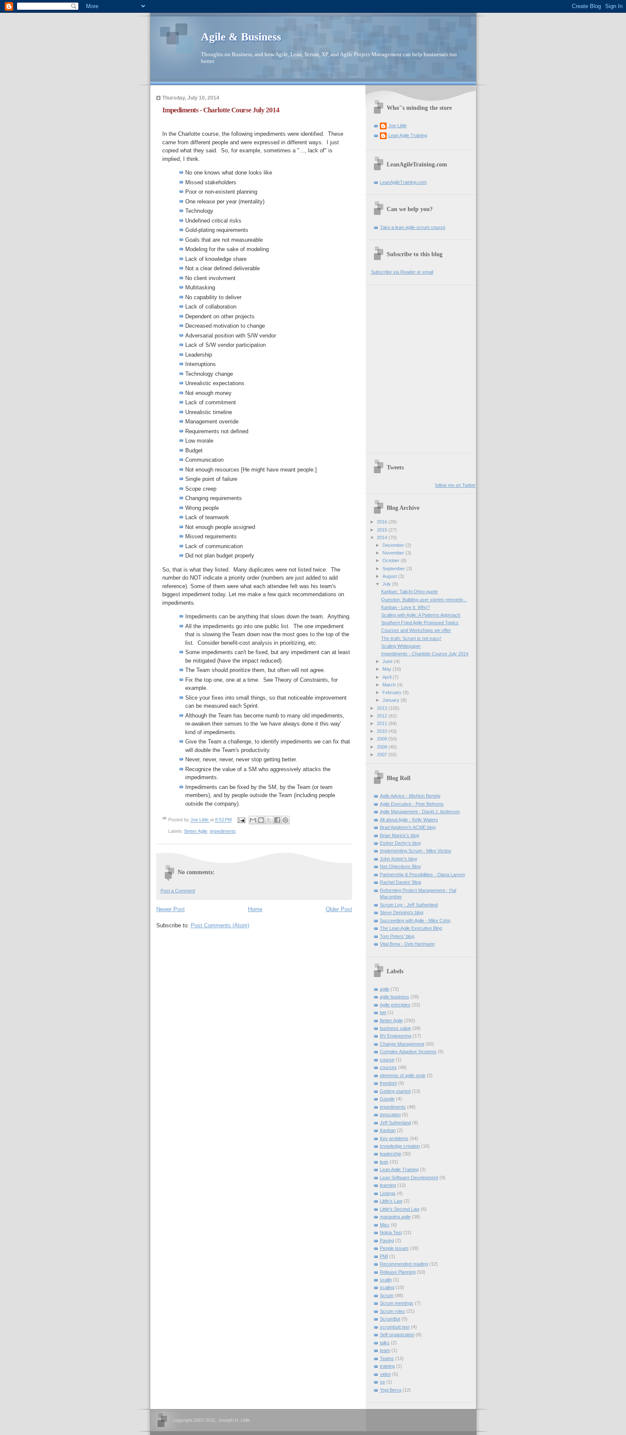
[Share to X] (269, 820)
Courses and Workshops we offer (416, 630)
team (385, 1350)
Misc (385, 1224)
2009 (382, 738)
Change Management (402, 1043)
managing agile (395, 1216)
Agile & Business (241, 37)
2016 (382, 521)
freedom (388, 1083)
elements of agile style (402, 1075)
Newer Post (170, 909)
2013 (382, 708)
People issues (394, 1248)
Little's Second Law (399, 1209)
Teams (387, 1358)
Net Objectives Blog (400, 866)
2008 (382, 746)
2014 (382, 537)
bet (383, 1012)
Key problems (394, 1138)
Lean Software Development (409, 1177)
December (393, 545)
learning (388, 1185)
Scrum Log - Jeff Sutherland (409, 904)
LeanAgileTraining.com (403, 182)
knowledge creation (400, 1146)
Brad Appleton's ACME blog (408, 827)
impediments (223, 831)
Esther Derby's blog (400, 843)
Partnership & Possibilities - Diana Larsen (422, 874)
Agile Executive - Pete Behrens (412, 803)
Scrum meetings (397, 1303)
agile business (394, 996)
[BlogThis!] (261, 820)
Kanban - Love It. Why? (405, 607)
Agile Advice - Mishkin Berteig (410, 795)
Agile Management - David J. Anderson (420, 811)
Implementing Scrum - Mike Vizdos (415, 850)
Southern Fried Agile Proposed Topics (420, 622)
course (387, 1059)
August (390, 576)
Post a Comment (178, 890)
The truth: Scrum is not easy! (411, 638)
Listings (388, 1193)
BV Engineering (395, 1035)
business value (395, 1028)
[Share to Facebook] (277, 820)
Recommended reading (404, 1263)
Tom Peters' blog (397, 936)
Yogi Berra (390, 1389)
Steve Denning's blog (401, 912)
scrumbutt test (395, 1326)
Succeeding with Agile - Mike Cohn (415, 920)
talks (385, 1342)
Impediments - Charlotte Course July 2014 (424, 653)
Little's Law (391, 1200)
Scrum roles (392, 1311)
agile (384, 989)
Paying (387, 1240)
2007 (382, 754)
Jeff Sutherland (395, 1122)
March (389, 684)
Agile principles (395, 1004)
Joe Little (397, 125)
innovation (390, 1114)
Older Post (339, 909)
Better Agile (195, 831)
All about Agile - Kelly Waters (409, 819)
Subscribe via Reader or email (402, 271)
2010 (382, 731)
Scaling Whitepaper (401, 646)
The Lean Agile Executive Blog (411, 928)
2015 (382, 529)
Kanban (388, 1130)
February (392, 692)
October (391, 560)
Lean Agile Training (407, 135)
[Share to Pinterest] (285, 820)
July (387, 583)
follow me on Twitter (455, 485)
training (387, 1366)
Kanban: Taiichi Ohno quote (409, 591)
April (387, 677)
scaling (387, 1287)
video (385, 1374)
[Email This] (253, 820)
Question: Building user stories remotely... (424, 599)
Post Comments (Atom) (220, 925)
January (391, 700)
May (387, 669)
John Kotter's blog (398, 858)
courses (388, 1067)
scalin (386, 1279)
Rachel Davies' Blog (400, 882)
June (388, 661)
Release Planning (398, 1272)
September (394, 568)
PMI (384, 1256)
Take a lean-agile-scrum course (412, 227)
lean (384, 1161)
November (393, 552)
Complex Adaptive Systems (408, 1051)
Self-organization (397, 1334)
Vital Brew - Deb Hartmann (407, 943)
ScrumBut (390, 1318)
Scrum (386, 1295)
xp (382, 1381)
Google (387, 1098)
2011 (382, 723)
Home (255, 909)
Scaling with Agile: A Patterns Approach (420, 614)
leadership (390, 1153)
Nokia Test (391, 1232)
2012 (382, 715)
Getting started (395, 1091)
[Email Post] (241, 820)
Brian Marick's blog (399, 835)
